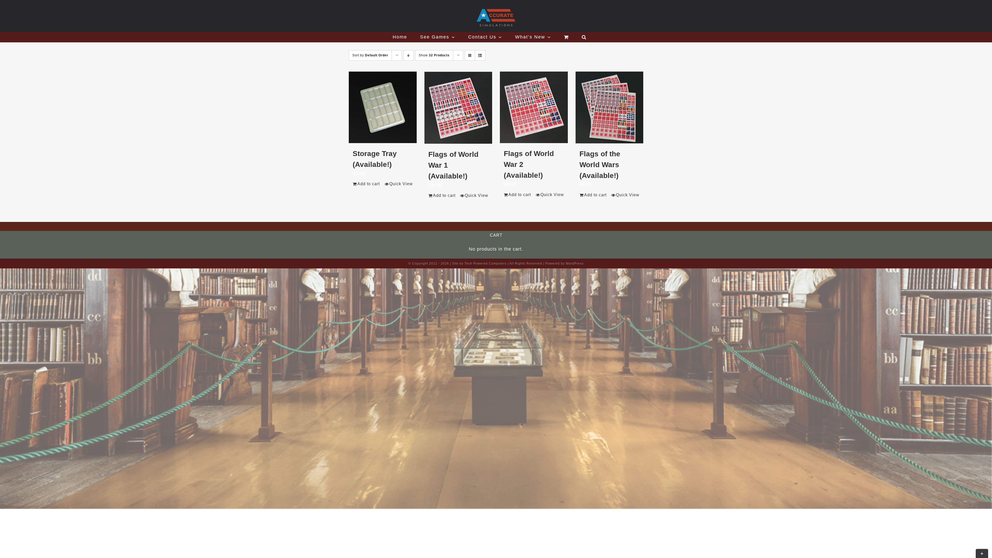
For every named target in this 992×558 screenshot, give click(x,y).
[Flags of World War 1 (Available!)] (458, 108)
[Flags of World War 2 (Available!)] (534, 107)
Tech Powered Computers (485, 263)
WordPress (575, 263)
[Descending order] (409, 55)
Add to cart (368, 184)
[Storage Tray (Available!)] (383, 107)
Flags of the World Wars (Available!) (599, 165)
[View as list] (480, 55)
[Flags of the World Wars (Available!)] (610, 107)
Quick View (401, 184)
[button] (584, 37)
